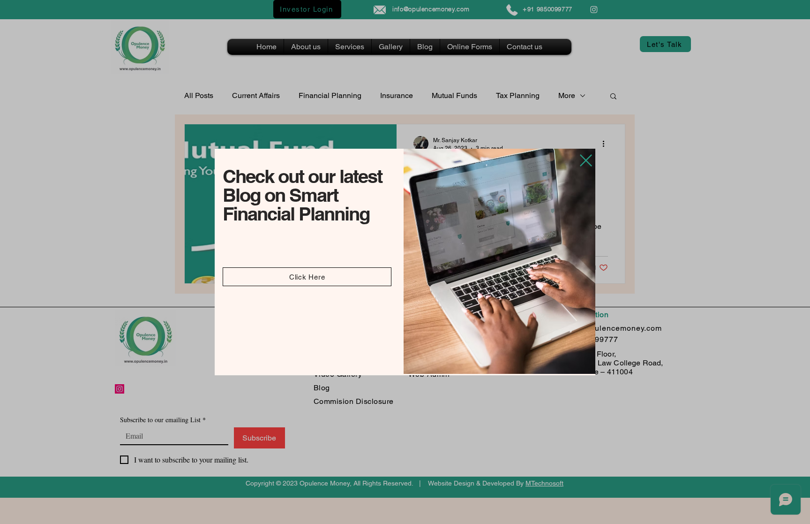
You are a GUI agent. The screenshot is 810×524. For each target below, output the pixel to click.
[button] (586, 160)
